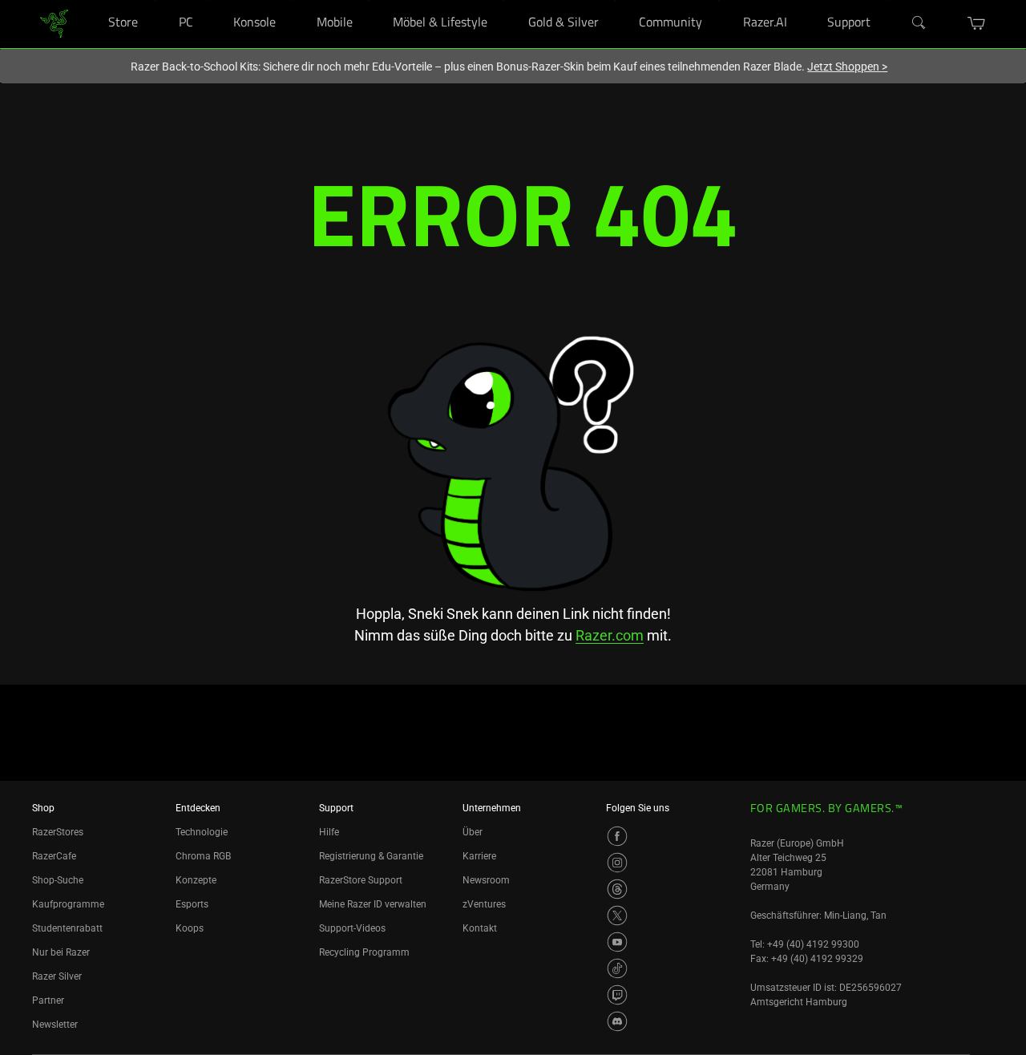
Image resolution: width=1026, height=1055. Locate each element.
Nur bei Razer (61, 952)
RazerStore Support (360, 880)
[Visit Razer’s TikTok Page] (617, 968)
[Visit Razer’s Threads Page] (617, 889)
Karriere (479, 856)
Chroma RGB (203, 856)
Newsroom (486, 880)
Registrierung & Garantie (371, 856)
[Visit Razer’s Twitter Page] (617, 915)
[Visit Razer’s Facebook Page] (617, 836)
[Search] (919, 23)
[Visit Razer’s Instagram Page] (617, 862)
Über (473, 832)
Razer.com (610, 635)
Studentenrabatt (67, 928)
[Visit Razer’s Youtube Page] (617, 942)
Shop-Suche (57, 880)
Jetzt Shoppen (847, 66)
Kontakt (480, 928)
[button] (976, 23)
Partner (48, 1000)
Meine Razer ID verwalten (372, 904)
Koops (190, 928)
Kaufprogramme (68, 904)
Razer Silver (57, 976)
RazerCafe (54, 856)
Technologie (202, 832)
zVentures (484, 904)
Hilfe (329, 832)
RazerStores (57, 832)
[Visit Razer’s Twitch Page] (617, 995)
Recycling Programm (364, 952)
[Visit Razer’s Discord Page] (617, 1021)
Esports (192, 904)
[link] (54, 22)
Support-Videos (352, 928)
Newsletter (55, 1024)
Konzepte (196, 880)
